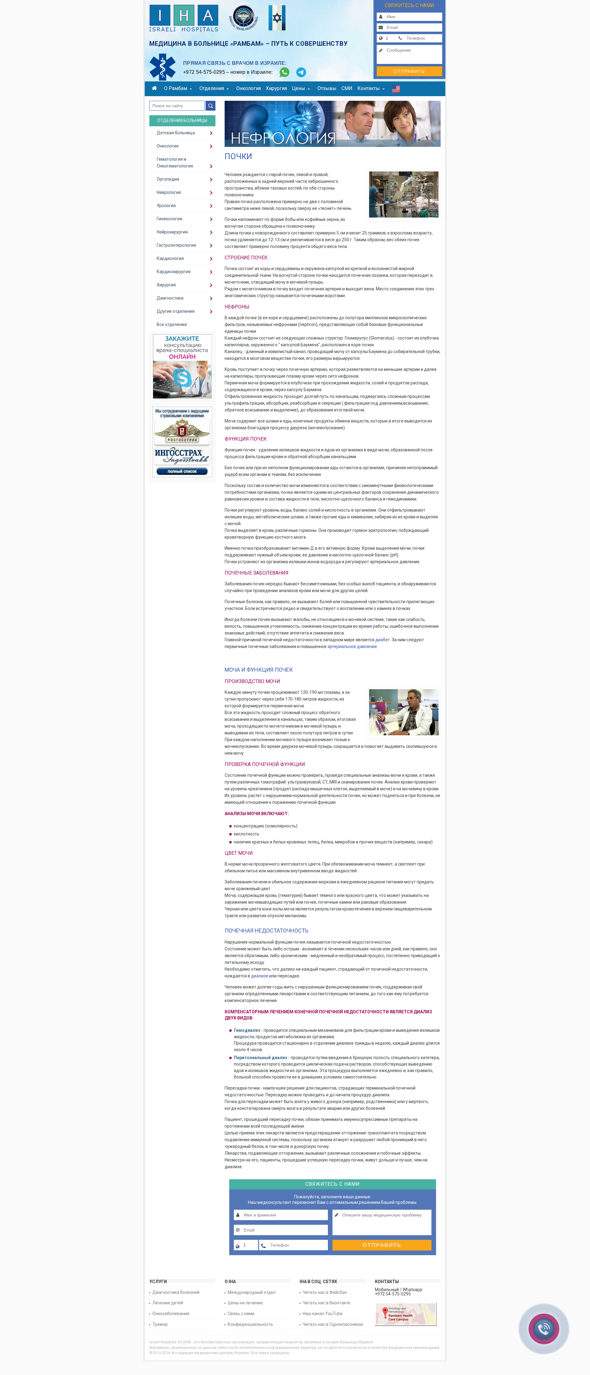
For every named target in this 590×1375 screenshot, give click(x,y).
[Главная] (155, 89)
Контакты (368, 88)
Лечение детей (167, 1302)
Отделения (211, 88)
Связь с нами (241, 1313)
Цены (298, 88)
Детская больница (176, 132)
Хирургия (276, 88)
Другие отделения (176, 311)
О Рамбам (175, 88)
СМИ (346, 88)
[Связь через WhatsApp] (284, 72)
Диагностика (170, 298)
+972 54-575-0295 (204, 72)
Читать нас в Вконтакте (326, 1302)
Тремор (160, 1324)
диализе (259, 975)
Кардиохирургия (174, 271)
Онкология (248, 88)
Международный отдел (252, 1292)
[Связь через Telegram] (301, 72)
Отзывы (326, 88)
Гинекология (169, 218)
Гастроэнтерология (176, 245)
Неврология (169, 192)
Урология (166, 205)
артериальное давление (352, 646)
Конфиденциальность (250, 1324)
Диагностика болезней (175, 1292)
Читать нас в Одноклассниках (333, 1324)
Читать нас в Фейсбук (325, 1292)
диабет (382, 639)
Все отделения (172, 324)
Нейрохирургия (172, 232)
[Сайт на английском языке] (396, 90)
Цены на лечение (245, 1302)
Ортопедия (168, 179)
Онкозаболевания (170, 1313)
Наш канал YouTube (323, 1313)
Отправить (409, 71)
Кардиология (170, 258)
